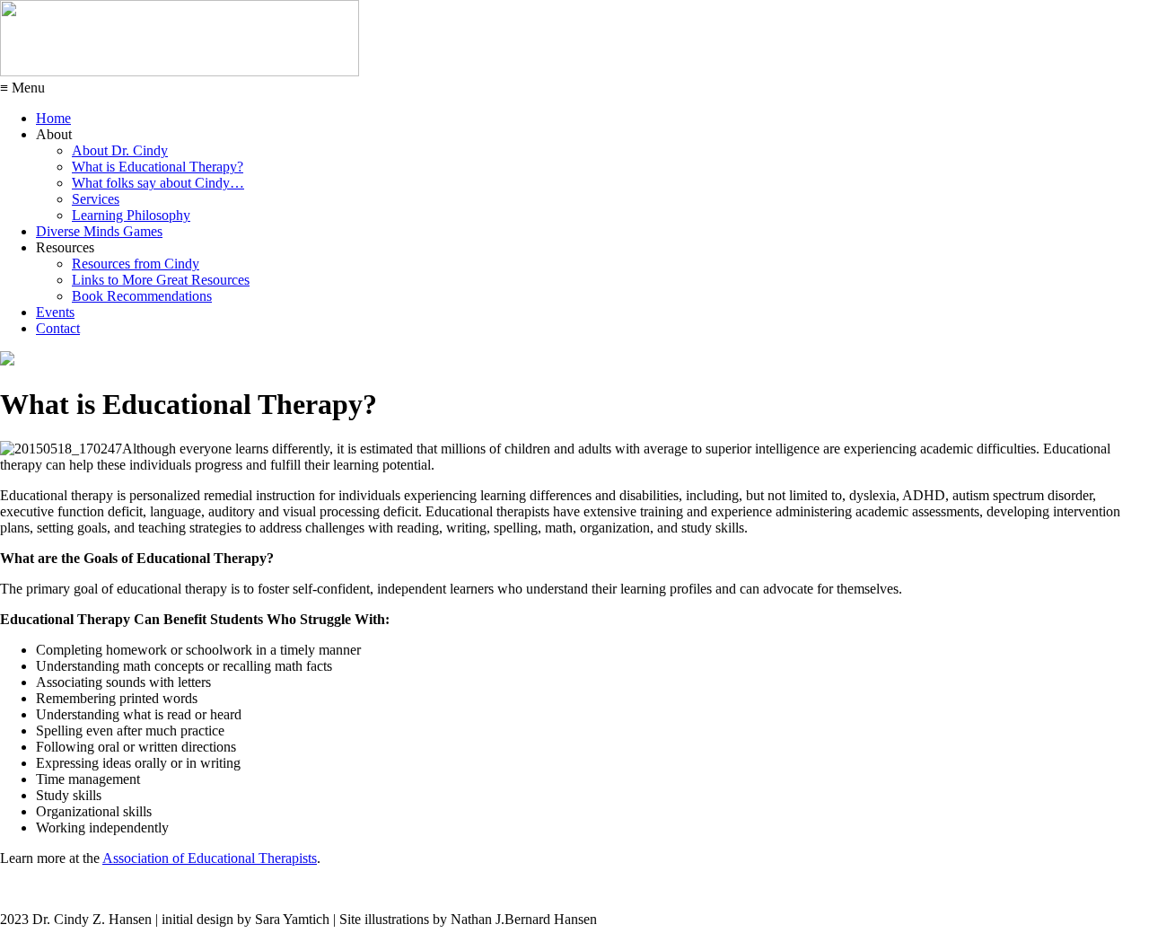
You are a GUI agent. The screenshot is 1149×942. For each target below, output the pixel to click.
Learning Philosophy (131, 215)
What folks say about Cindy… (158, 182)
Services (95, 199)
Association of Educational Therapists (209, 858)
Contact (58, 328)
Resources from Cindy (135, 263)
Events (55, 312)
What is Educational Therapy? (157, 166)
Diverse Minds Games (99, 231)
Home (53, 118)
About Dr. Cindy (120, 150)
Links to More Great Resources (161, 279)
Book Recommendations (142, 296)
